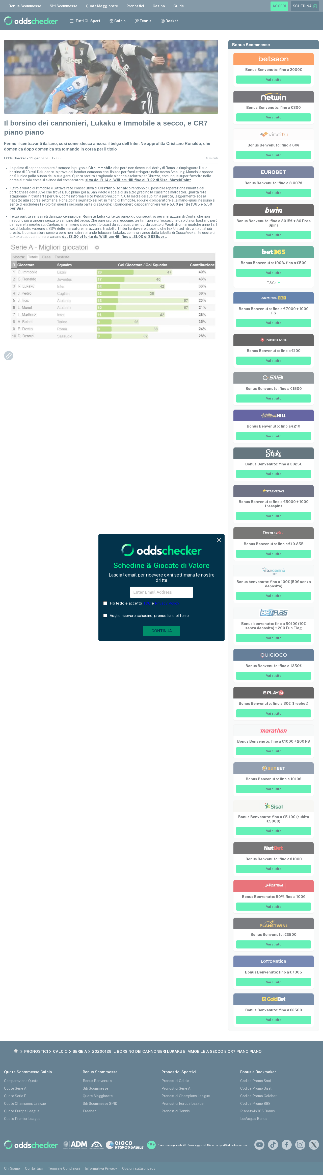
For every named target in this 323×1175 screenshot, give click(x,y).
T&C (147, 603)
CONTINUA (161, 631)
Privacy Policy (167, 603)
